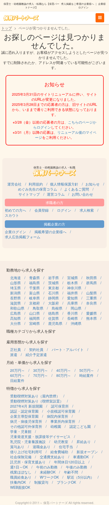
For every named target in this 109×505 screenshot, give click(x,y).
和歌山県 (17, 308)
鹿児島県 (55, 323)
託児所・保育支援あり (28, 461)
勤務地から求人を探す (25, 270)
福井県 (72, 292)
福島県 (34, 282)
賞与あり (17, 446)
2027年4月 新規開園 (26, 406)
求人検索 (87, 210)
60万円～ (17, 375)
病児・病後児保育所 (26, 421)
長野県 (15, 297)
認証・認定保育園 (24, 411)
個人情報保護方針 (64, 184)
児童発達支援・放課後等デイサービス (40, 436)
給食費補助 (59, 451)
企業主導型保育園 (24, 416)
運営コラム (56, 194)
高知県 (15, 318)
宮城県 (72, 277)
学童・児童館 (20, 431)
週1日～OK (19, 466)
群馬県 (91, 282)
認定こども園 (80, 426)
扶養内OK (18, 482)
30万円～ (40, 370)
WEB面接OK (20, 487)
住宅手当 (66, 446)
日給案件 (17, 380)
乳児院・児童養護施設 (28, 441)
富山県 (34, 292)
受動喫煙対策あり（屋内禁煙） (35, 395)
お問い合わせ (82, 194)
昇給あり (84, 441)
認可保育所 (60, 406)
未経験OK (48, 472)
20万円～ (17, 370)
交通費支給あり (52, 456)
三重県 (91, 297)
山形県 (15, 282)
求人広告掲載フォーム (22, 236)
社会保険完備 (20, 456)
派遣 (13, 354)
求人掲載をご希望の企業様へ (77, 4)
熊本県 (91, 318)
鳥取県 (38, 308)
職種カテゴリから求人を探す (31, 331)
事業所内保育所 (62, 421)
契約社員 (36, 349)
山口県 (34, 313)
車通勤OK (81, 456)
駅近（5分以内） (80, 477)
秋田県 (91, 277)
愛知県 (72, 297)
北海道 (15, 277)
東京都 (53, 287)
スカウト (12, 215)
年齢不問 (71, 472)
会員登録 (41, 210)
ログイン (64, 210)
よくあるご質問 (76, 189)
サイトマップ (29, 194)
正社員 (15, 349)
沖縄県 (76, 323)
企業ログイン (15, 231)
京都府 (34, 303)
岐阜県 (34, 297)
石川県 (53, 292)
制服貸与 (41, 482)
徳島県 (53, 313)
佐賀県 (53, 318)
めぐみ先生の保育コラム (37, 189)
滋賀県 (15, 303)
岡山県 (76, 308)
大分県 (15, 323)
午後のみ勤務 (76, 466)
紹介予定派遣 (36, 354)
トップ (6, 27)
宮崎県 (34, 323)
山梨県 (91, 292)
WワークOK (49, 477)
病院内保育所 (57, 416)
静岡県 (53, 297)
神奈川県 (74, 287)
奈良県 (91, 303)
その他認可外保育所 (26, 426)
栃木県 (72, 282)
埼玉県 (15, 287)
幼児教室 (61, 441)
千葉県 (34, 287)
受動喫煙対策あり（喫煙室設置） (36, 400)
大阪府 (53, 303)
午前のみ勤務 (47, 466)
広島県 (15, 313)
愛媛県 (91, 313)
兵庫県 (72, 303)
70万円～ (40, 375)
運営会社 (14, 184)
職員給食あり (20, 477)
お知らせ (92, 184)
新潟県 (15, 292)
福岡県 (34, 318)
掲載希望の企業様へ (50, 231)
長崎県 (72, 318)
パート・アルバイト (68, 349)
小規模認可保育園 (61, 411)
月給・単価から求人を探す (29, 362)
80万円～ (63, 375)
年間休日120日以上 (69, 461)
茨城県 (53, 282)
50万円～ (86, 370)
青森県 (34, 277)
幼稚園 (55, 426)
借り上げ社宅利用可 (26, 451)
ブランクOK (66, 482)
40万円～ (63, 370)
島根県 (57, 308)
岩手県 (53, 277)
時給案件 (86, 375)
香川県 (72, 313)
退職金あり (41, 446)
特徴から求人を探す (23, 388)
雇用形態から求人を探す (27, 341)
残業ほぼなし (20, 472)
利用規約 (36, 184)
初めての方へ (15, 210)
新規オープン (87, 451)
